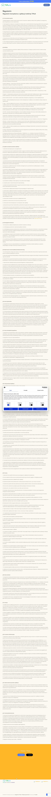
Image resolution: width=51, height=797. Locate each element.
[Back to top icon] (47, 795)
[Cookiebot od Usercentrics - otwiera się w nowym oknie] (42, 387)
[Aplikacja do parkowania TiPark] (6, 5)
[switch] (19, 405)
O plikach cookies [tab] (40, 390)
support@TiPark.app (38, 218)
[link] (25, 778)
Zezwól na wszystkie (40, 408)
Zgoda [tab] (10, 390)
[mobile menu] (40, 5)
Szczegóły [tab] (25, 390)
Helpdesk (46, 4)
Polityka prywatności (25, 794)
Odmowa (11, 408)
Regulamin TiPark (18, 794)
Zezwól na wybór (25, 408)
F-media (35, 794)
